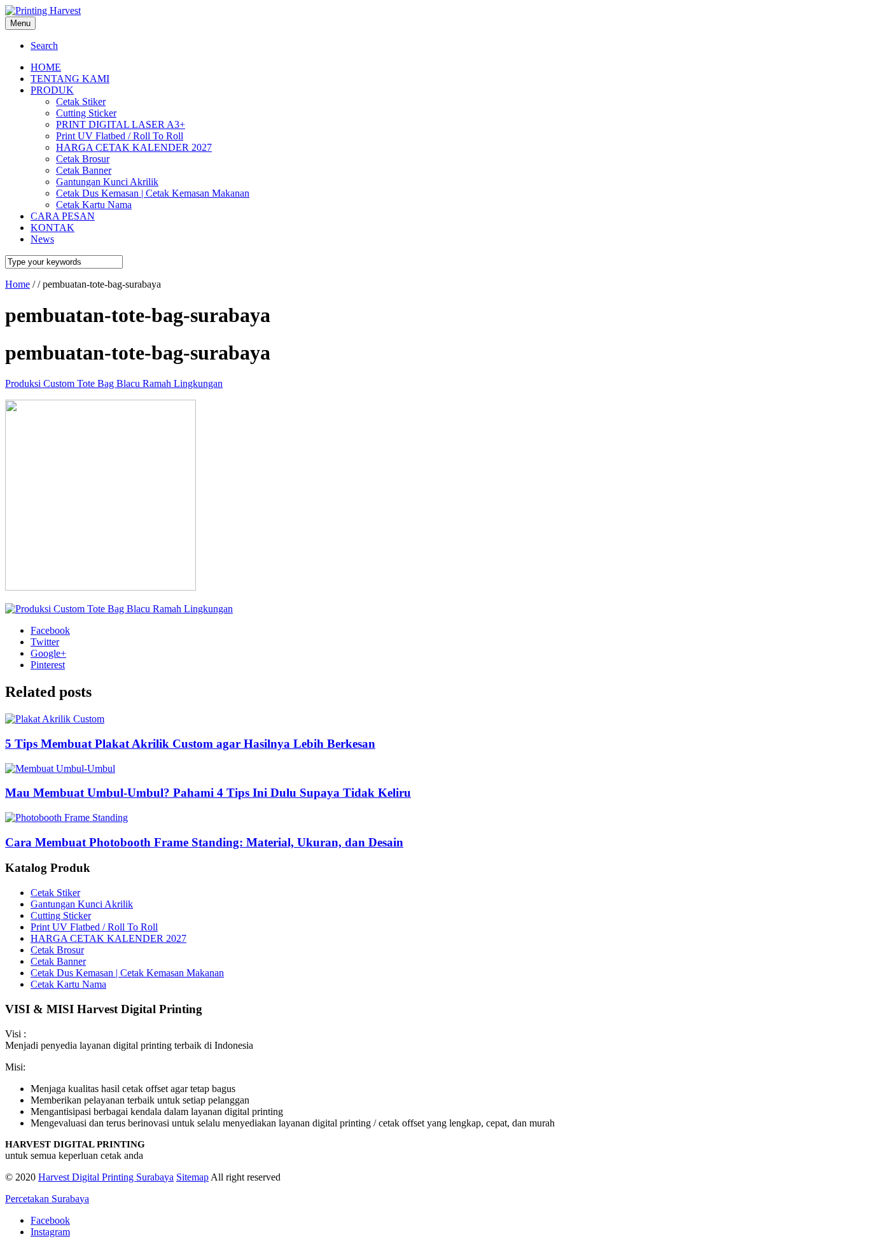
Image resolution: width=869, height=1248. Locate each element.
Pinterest (48, 664)
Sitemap (192, 1177)
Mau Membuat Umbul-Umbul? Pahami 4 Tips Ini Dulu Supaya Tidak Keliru (208, 792)
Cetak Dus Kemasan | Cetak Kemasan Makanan (127, 972)
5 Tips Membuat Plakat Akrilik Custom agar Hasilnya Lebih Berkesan (190, 743)
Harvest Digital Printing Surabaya (106, 1177)
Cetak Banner (58, 961)
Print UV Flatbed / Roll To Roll (94, 927)
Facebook (50, 630)
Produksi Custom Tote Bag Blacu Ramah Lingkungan (114, 383)
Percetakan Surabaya (47, 1198)
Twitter (45, 641)
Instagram (50, 1231)
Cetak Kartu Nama (68, 984)
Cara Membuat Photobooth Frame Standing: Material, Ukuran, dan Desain (204, 842)
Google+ (48, 653)
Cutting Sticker (61, 915)
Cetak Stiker (55, 892)
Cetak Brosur (57, 949)
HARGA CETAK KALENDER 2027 (108, 938)
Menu (20, 23)
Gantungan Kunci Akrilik (82, 904)
